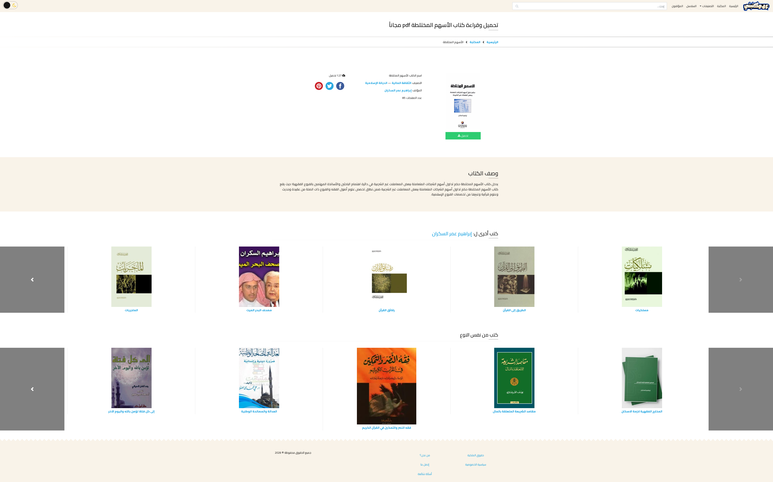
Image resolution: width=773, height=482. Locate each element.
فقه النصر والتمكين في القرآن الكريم (386, 427)
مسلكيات (641, 310)
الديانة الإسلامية (376, 83)
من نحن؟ (425, 455)
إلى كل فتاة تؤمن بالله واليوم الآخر (131, 411)
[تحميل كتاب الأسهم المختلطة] (463, 101)
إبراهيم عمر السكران (398, 90)
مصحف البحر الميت (259, 310)
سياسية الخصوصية (475, 464)
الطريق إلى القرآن (514, 310)
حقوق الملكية (475, 455)
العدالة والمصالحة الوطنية (259, 411)
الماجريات (131, 310)
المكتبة (475, 42)
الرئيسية (492, 42)
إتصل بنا (425, 464)
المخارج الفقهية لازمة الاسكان (641, 411)
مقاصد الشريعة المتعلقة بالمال (514, 411)
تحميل (464, 135)
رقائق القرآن (387, 310)
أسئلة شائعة (425, 474)
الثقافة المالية (401, 83)
